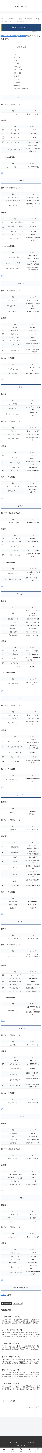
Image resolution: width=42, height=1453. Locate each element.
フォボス (17, 82)
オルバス (17, 76)
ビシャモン (18, 73)
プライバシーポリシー (11, 1442)
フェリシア (18, 70)
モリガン (17, 64)
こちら (3, 1295)
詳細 (3, 173)
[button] (38, 730)
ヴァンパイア (7, 1303)
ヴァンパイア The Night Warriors (13, 36)
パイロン (17, 85)
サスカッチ (18, 79)
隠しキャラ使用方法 (21, 88)
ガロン (16, 54)
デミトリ (17, 51)
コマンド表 (18, 1303)
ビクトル (17, 57)
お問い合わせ (21, 1445)
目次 (18, 47)
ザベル (16, 60)
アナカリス (18, 67)
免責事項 (31, 1442)
